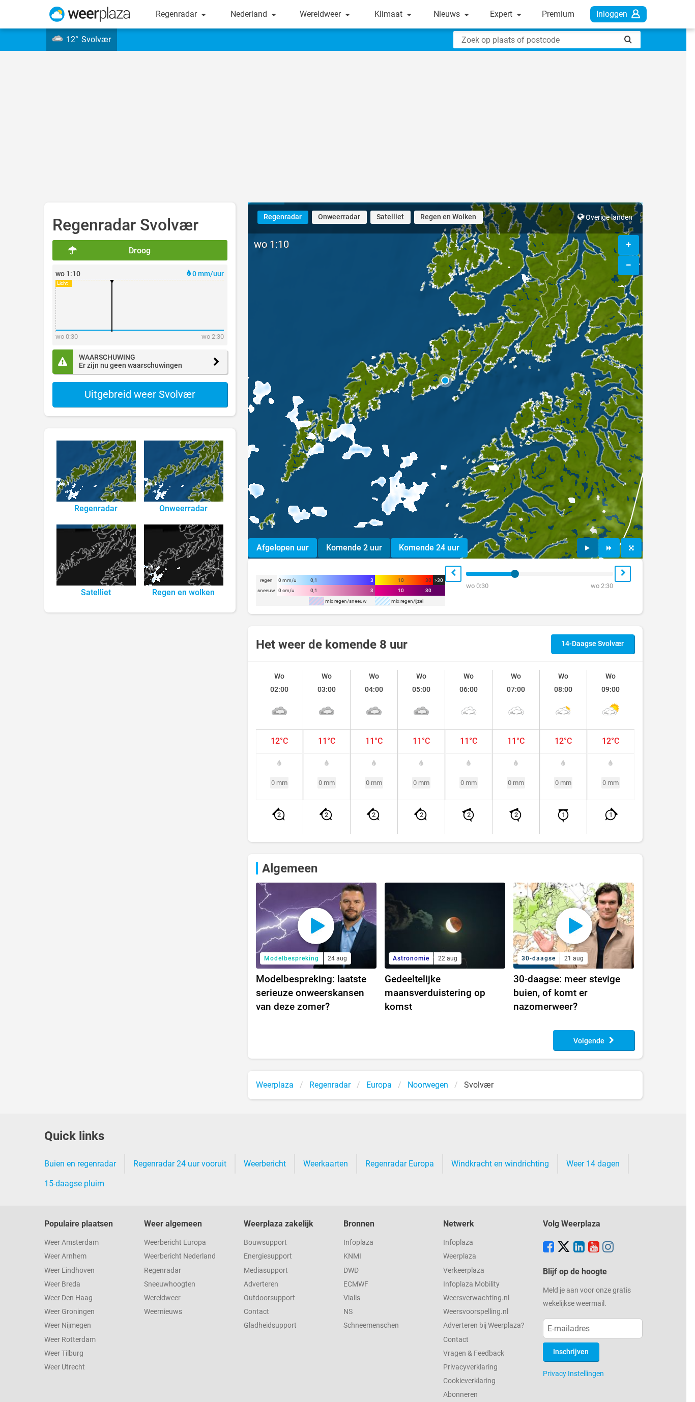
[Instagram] (608, 1247)
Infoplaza (358, 1242)
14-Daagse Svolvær (592, 643)
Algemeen (289, 868)
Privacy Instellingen (573, 1373)
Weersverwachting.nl (476, 1298)
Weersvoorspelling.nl (475, 1311)
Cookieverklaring (469, 1381)
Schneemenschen (371, 1325)
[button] (445, 380)
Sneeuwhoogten (169, 1284)
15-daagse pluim (74, 1183)
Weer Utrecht (64, 1367)
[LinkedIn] (579, 1247)
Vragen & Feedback (473, 1353)
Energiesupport (268, 1256)
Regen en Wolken (448, 217)
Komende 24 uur (429, 547)
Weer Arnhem (65, 1256)
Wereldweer (321, 14)
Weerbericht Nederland (180, 1256)
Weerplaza (459, 1256)
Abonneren (460, 1394)
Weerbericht (265, 1164)
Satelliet (390, 217)
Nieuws (447, 14)
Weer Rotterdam (70, 1339)
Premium (558, 14)
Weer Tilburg (63, 1353)
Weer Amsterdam (71, 1242)
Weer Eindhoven (69, 1270)
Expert (502, 14)
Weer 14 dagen (593, 1164)
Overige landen (609, 217)
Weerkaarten (325, 1164)
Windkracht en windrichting (500, 1164)
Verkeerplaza (463, 1270)
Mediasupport (266, 1270)
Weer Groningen (69, 1311)
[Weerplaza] (89, 14)
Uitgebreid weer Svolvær (139, 394)
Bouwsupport (265, 1242)
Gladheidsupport (270, 1325)
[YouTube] (593, 1247)
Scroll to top (679, 1386)
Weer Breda (62, 1284)
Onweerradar (339, 217)
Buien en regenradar (80, 1164)
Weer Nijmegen (67, 1325)
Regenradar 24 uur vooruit (179, 1164)
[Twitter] (563, 1247)
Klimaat (389, 14)
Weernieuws (163, 1311)
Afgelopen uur (282, 547)
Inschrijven (571, 1352)
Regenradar (177, 14)
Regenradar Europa (399, 1164)
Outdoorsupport (269, 1298)
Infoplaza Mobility (471, 1284)
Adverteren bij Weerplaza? (484, 1325)
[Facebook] (548, 1247)
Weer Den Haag (68, 1298)
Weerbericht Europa (175, 1242)
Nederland (249, 14)
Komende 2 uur (354, 547)
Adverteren (261, 1284)
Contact (256, 1311)
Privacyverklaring (470, 1367)
